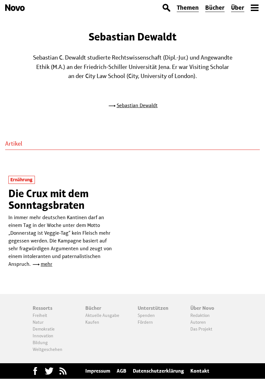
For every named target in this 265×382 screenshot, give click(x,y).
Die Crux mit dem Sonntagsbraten (48, 199)
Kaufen (92, 322)
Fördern (145, 322)
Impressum (97, 371)
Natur (38, 322)
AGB (121, 371)
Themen (188, 7)
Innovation (43, 335)
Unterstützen (153, 308)
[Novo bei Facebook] (49, 371)
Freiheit (40, 315)
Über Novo (202, 308)
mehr (46, 264)
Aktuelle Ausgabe (102, 315)
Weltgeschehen (47, 349)
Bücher (215, 7)
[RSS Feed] (63, 371)
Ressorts (42, 308)
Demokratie (44, 328)
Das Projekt (201, 328)
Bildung (40, 342)
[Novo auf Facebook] (35, 371)
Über (237, 7)
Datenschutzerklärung (158, 371)
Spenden (146, 315)
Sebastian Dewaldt (137, 105)
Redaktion (200, 315)
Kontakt (199, 371)
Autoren (198, 322)
